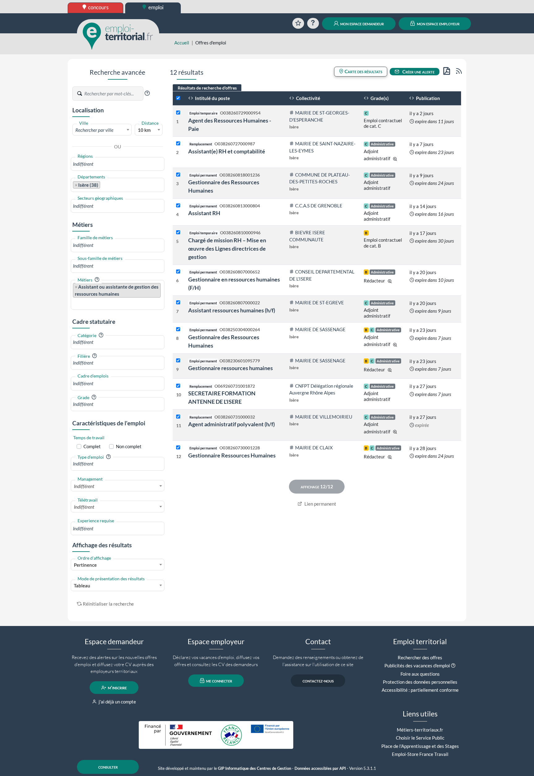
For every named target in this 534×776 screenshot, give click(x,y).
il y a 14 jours (422, 206)
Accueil (181, 42)
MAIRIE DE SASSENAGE (320, 329)
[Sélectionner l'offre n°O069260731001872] (178, 386)
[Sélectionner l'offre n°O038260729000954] (178, 112)
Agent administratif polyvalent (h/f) (231, 424)
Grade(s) (379, 98)
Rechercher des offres (420, 657)
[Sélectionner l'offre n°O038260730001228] (178, 447)
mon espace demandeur (361, 23)
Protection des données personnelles (420, 682)
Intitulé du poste (212, 98)
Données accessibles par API (320, 768)
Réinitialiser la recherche (108, 604)
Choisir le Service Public (420, 738)
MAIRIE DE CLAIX (314, 447)
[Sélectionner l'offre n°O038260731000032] (178, 416)
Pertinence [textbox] (85, 565)
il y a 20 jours (422, 272)
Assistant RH (204, 213)
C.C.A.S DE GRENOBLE (318, 205)
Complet (92, 446)
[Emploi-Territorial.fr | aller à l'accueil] (118, 35)
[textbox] (102, 130)
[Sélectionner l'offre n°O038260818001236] (178, 174)
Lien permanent (319, 504)
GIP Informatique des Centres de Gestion (254, 768)
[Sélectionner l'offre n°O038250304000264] (178, 329)
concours (97, 7)
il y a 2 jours (421, 113)
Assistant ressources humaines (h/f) (231, 310)
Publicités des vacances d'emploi (417, 665)
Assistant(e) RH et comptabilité (226, 151)
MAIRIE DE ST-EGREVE (319, 302)
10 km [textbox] (144, 130)
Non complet (129, 446)
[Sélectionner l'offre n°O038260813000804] (178, 205)
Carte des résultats (363, 71)
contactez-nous (318, 680)
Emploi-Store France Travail (420, 754)
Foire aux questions (420, 674)
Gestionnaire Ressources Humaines (232, 455)
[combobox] (102, 129)
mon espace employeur (438, 23)
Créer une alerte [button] (417, 71)
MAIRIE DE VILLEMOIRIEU (323, 416)
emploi (155, 7)
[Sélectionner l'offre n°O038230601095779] (178, 360)
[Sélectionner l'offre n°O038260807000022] (178, 302)
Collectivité (307, 98)
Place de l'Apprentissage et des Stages (420, 746)
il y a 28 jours (422, 448)
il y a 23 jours (422, 330)
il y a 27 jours (422, 386)
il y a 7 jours (421, 144)
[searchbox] (117, 164)
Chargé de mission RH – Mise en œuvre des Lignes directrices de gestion (227, 248)
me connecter (218, 680)
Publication (427, 98)
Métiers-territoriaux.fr (420, 729)
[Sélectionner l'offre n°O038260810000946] (178, 232)
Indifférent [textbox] (84, 486)
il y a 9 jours (421, 175)
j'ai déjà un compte (117, 701)
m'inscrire (117, 687)
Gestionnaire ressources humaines (230, 368)
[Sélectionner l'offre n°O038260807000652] (178, 271)
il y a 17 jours (422, 233)
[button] (147, 93)
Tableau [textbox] (82, 585)
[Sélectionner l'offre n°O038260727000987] (178, 143)
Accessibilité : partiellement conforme (420, 690)
